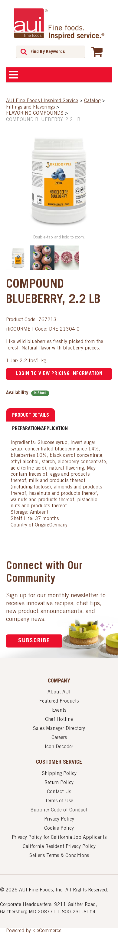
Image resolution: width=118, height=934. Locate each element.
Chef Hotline (59, 719)
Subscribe (34, 641)
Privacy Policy (59, 819)
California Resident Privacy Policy (59, 846)
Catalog (92, 101)
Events (59, 710)
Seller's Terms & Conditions (59, 855)
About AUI (59, 692)
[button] (97, 52)
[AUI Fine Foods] (59, 24)
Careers (59, 737)
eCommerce (49, 931)
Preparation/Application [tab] (40, 428)
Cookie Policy (59, 828)
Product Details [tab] (30, 415)
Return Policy (59, 782)
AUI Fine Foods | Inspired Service (42, 101)
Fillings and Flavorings (30, 107)
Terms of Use (59, 801)
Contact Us (59, 792)
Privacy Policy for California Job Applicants (59, 837)
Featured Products (59, 701)
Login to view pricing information (59, 373)
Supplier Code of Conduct (59, 810)
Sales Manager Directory (59, 728)
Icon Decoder (59, 747)
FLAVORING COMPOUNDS (35, 113)
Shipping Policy (59, 773)
